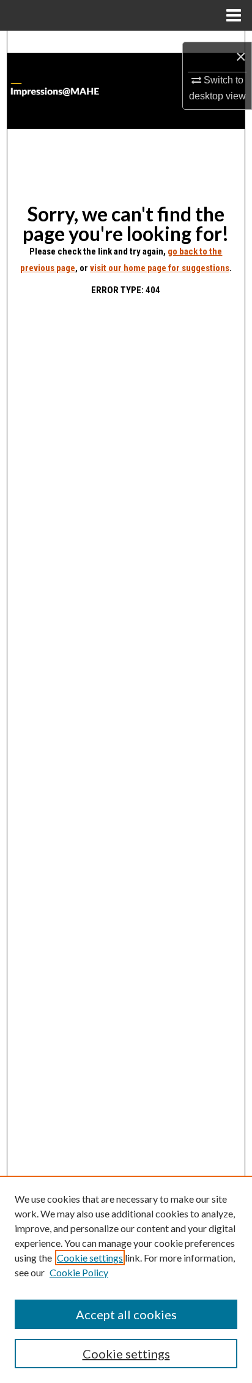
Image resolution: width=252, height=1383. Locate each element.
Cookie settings (90, 1257)
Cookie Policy (79, 1272)
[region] (126, 1279)
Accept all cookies (126, 1314)
